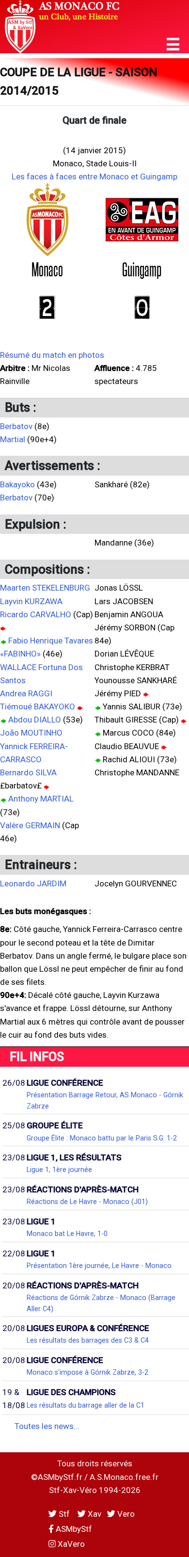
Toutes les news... (47, 1426)
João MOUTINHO (31, 733)
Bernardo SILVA (28, 772)
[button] (173, 44)
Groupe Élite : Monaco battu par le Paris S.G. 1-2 (102, 1138)
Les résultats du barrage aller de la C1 (85, 1405)
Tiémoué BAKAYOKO (37, 706)
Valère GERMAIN (30, 825)
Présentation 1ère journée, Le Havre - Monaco (99, 1265)
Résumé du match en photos (52, 355)
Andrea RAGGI (26, 693)
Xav (93, 1514)
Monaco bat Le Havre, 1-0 (67, 1233)
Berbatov (16, 426)
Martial (12, 439)
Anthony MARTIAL (41, 798)
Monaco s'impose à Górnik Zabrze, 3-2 (87, 1372)
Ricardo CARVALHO (35, 614)
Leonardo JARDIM (33, 883)
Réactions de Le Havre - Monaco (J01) (87, 1201)
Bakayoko (17, 484)
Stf (64, 1514)
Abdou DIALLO (34, 719)
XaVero (70, 1544)
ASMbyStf (73, 1529)
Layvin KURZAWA (31, 601)
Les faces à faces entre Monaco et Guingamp (94, 176)
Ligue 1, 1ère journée (59, 1169)
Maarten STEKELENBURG (45, 588)
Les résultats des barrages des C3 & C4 (88, 1340)
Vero (125, 1514)
